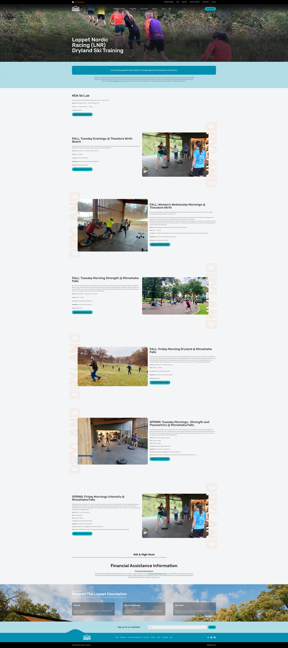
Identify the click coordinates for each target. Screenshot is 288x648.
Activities (144, 9)
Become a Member (195, 2)
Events (154, 9)
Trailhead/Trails (119, 9)
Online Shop (205, 2)
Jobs (177, 2)
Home (116, 637)
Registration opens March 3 (160, 459)
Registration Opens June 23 (82, 114)
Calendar (165, 637)
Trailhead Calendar (168, 2)
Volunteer (184, 2)
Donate (77, 605)
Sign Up (212, 627)
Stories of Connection (135, 637)
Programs (133, 9)
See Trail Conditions (79, 2)
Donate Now (210, 9)
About (164, 9)
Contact (214, 2)
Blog (171, 637)
